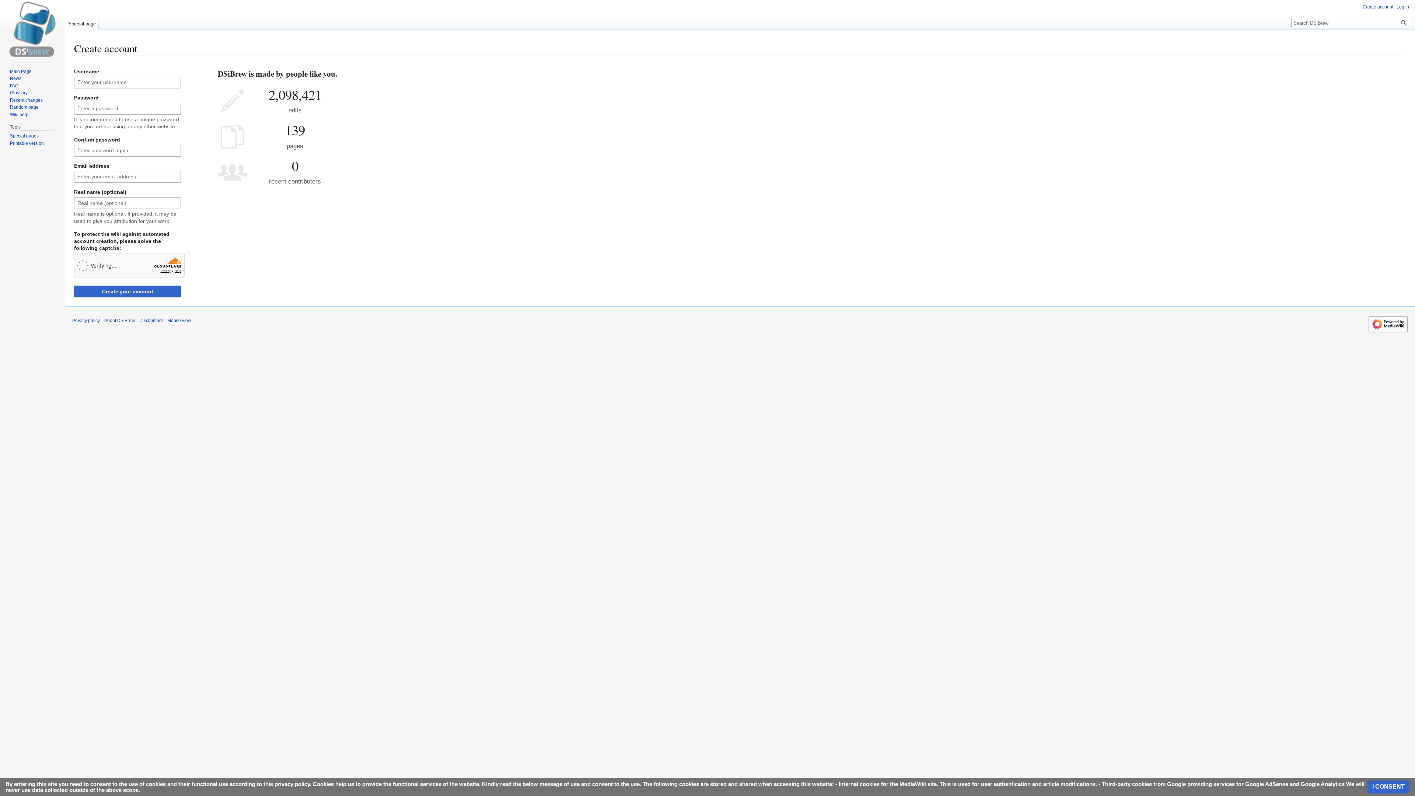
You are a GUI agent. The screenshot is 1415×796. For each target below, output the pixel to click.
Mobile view (179, 320)
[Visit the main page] (32, 29)
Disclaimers (151, 320)
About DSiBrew (119, 320)
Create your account (127, 291)
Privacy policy (86, 320)
